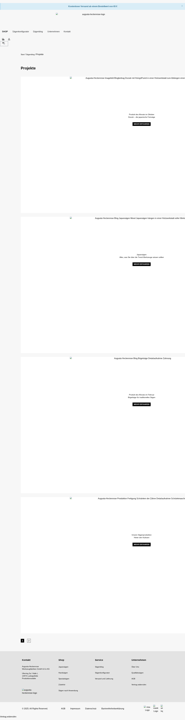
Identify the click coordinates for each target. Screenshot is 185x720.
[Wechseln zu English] (3, 40)
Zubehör (62, 685)
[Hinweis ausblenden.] (182, 6)
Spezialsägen (64, 679)
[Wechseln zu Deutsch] (3, 43)
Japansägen (63, 667)
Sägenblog (30, 54)
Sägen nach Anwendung (68, 691)
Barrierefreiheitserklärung (112, 709)
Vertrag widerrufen (139, 685)
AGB (133, 679)
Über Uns (135, 667)
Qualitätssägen (137, 673)
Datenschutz (90, 709)
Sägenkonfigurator (102, 673)
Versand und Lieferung (104, 679)
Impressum (75, 709)
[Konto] (9, 39)
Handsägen (63, 673)
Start (23, 54)
